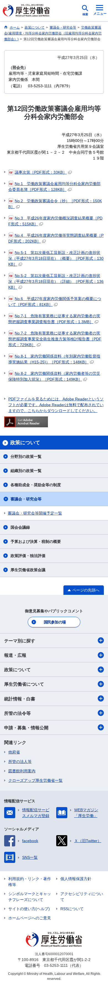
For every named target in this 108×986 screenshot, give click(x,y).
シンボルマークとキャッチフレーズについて (29, 897)
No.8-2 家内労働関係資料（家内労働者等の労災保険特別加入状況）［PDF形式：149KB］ (54, 376)
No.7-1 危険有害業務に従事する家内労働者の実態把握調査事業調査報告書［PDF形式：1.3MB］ (54, 319)
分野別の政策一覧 (26, 456)
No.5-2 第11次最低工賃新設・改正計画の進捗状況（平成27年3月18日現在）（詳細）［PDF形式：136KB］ (56, 281)
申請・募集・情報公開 (26, 727)
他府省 (14, 752)
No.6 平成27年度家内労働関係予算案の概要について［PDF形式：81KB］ (54, 301)
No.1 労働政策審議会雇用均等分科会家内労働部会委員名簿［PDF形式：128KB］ (54, 186)
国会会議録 (20, 527)
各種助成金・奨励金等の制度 (36, 485)
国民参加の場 (55, 622)
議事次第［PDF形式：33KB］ (41, 172)
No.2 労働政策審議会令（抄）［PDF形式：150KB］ (55, 204)
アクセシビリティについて (81, 897)
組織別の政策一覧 (26, 470)
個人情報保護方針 (75, 879)
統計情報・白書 (19, 699)
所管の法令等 (17, 713)
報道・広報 (15, 655)
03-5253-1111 (56, 965)
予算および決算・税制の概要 (36, 541)
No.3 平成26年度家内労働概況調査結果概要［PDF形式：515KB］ (55, 221)
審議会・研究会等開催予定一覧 (35, 513)
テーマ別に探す (19, 640)
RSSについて (72, 909)
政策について (17, 669)
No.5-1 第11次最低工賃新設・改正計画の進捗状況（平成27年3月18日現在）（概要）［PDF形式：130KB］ (56, 258)
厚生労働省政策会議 (28, 570)
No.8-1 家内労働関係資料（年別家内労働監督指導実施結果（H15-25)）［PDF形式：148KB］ (54, 359)
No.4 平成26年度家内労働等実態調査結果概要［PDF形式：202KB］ (56, 238)
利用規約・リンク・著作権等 (29, 882)
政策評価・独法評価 (28, 555)
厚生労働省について (24, 684)
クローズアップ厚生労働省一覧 (35, 780)
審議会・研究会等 (26, 499)
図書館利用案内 (21, 771)
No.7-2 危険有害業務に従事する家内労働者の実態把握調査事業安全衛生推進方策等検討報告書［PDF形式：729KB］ (54, 339)
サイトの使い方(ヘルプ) (29, 909)
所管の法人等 (20, 761)
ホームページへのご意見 (29, 918)
